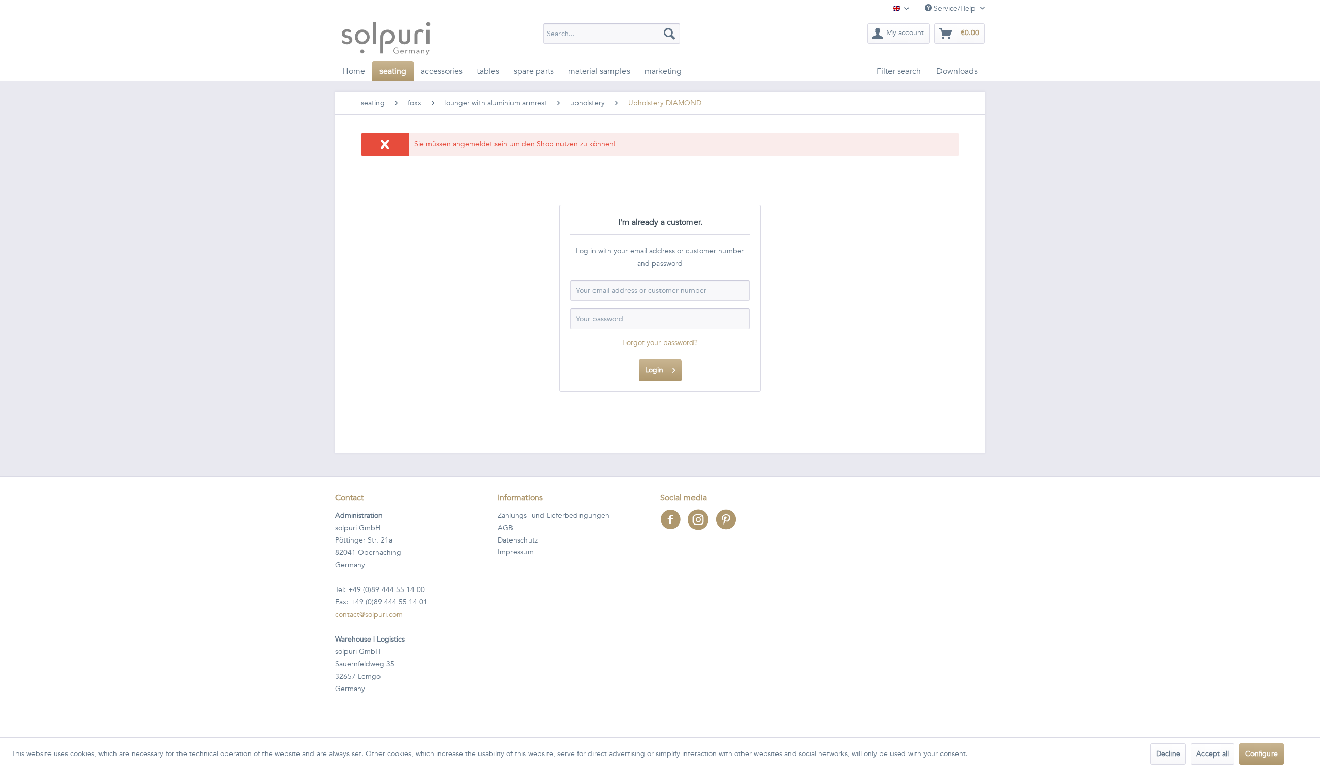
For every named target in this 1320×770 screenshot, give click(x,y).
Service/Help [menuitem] (955, 8)
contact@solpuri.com (369, 614)
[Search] (669, 33)
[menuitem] (611, 33)
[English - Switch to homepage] (386, 38)
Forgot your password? (660, 343)
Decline (1168, 754)
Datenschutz (518, 540)
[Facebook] (674, 526)
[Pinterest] (728, 526)
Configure (1261, 754)
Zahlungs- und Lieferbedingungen (553, 515)
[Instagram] (702, 526)
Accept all (1212, 754)
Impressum (516, 552)
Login (654, 370)
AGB (505, 528)
